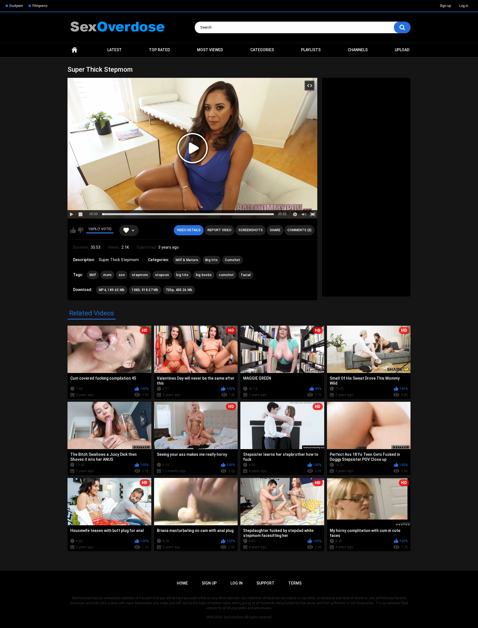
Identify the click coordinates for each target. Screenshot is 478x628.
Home (74, 50)
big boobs (204, 275)
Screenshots (250, 230)
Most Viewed (210, 50)
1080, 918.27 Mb (145, 290)
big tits (182, 275)
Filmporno (39, 6)
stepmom (140, 275)
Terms (295, 583)
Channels (358, 50)
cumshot (226, 275)
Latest (114, 50)
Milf (93, 275)
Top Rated (159, 50)
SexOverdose (233, 617)
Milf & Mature (187, 260)
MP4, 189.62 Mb (111, 290)
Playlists (311, 50)
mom (107, 275)
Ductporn (16, 6)
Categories (262, 50)
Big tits (211, 260)
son (122, 275)
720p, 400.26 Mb (179, 290)
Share (275, 230)
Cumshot (232, 260)
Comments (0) (299, 230)
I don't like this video (80, 230)
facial (246, 275)
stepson (162, 275)
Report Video (219, 230)
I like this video (73, 230)
